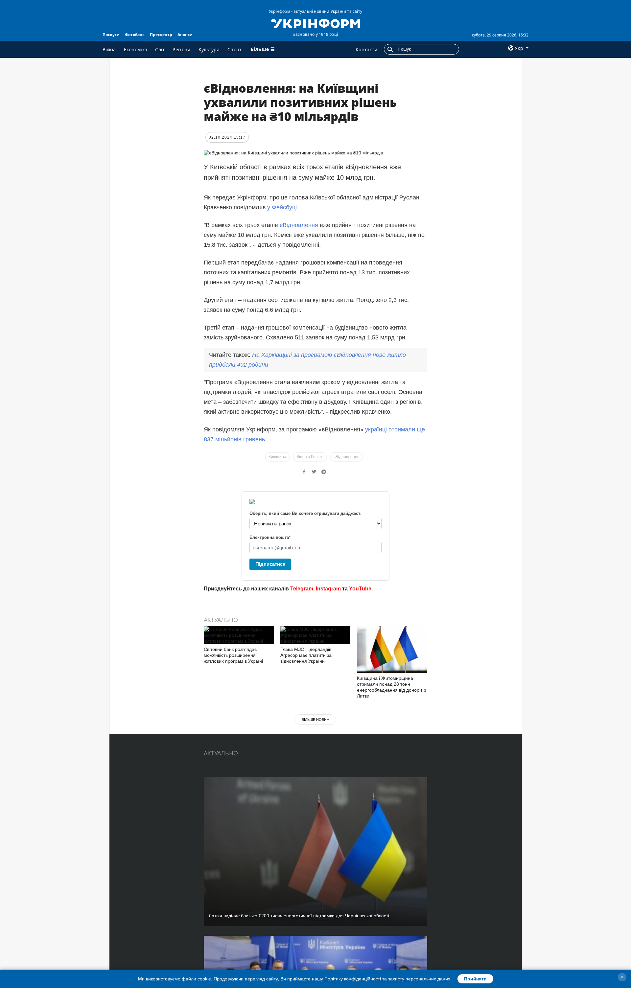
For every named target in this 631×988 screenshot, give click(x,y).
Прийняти (475, 978)
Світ (160, 49)
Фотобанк (135, 34)
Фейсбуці (284, 207)
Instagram (328, 588)
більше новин (315, 720)
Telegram (301, 588)
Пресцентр (161, 34)
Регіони (181, 49)
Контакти (366, 49)
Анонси (185, 34)
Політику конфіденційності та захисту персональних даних (387, 978)
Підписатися (270, 564)
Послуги (111, 34)
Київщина (277, 456)
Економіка (136, 49)
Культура (209, 49)
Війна (109, 49)
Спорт (234, 49)
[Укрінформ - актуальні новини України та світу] (315, 23)
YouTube (360, 588)
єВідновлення (299, 225)
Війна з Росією (309, 456)
